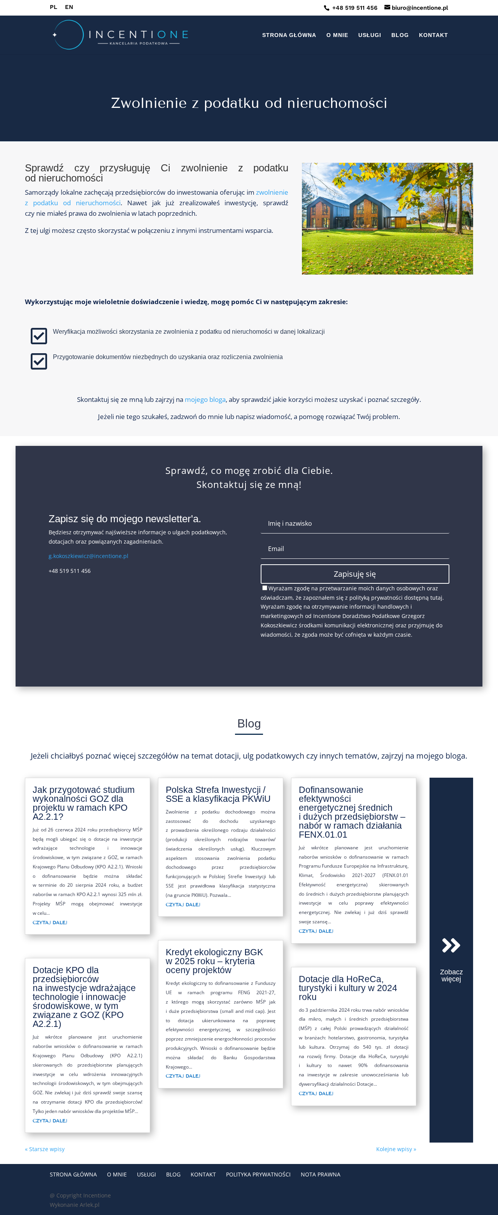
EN (69, 7)
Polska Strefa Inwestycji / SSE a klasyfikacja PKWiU (218, 794)
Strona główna (289, 35)
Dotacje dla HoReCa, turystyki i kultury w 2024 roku (348, 988)
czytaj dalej (50, 922)
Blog (400, 35)
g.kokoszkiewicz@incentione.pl (88, 556)
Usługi (369, 35)
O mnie (337, 35)
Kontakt (433, 35)
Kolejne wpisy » (396, 1149)
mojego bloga (205, 399)
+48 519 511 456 (353, 7)
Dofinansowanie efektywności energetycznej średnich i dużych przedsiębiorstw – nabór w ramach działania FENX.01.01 (352, 812)
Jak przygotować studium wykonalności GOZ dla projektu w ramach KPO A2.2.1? (84, 803)
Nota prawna (320, 1174)
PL (53, 7)
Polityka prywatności (258, 1174)
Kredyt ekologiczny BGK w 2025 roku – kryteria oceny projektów (214, 961)
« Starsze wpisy (45, 1149)
